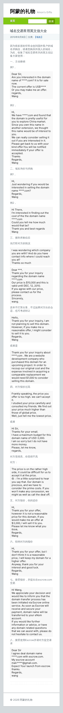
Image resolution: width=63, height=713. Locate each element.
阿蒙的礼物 (22, 11)
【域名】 (38, 37)
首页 (12, 20)
